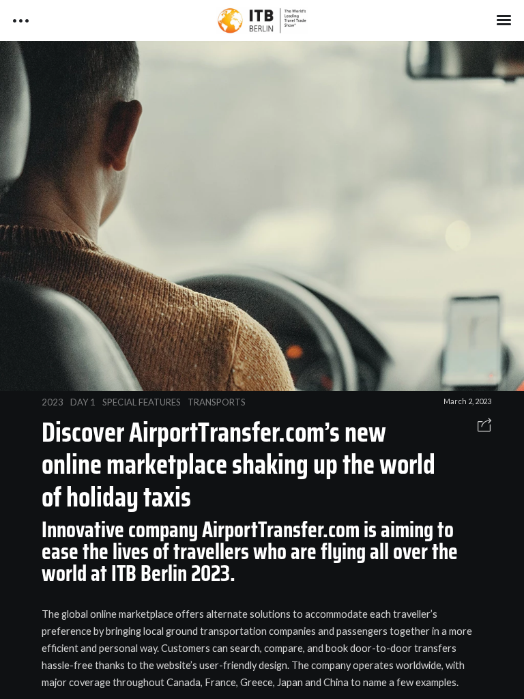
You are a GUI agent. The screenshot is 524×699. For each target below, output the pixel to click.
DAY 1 (83, 402)
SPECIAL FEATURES (141, 402)
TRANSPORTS (217, 402)
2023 (52, 402)
